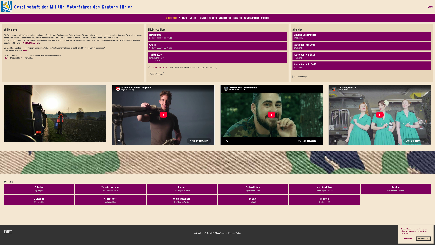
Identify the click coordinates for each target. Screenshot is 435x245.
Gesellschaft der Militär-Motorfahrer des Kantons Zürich (73, 7)
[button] (217, 36)
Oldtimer (265, 17)
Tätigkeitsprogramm (208, 17)
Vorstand (183, 17)
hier (25, 50)
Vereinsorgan (225, 17)
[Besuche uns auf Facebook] (6, 232)
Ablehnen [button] (408, 238)
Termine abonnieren (159, 67)
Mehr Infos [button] (404, 233)
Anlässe (193, 17)
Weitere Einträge (156, 74)
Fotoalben (237, 17)
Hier (6, 58)
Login (431, 6)
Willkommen (171, 17)
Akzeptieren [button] (423, 238)
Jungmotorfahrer (251, 17)
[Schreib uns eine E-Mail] (10, 232)
